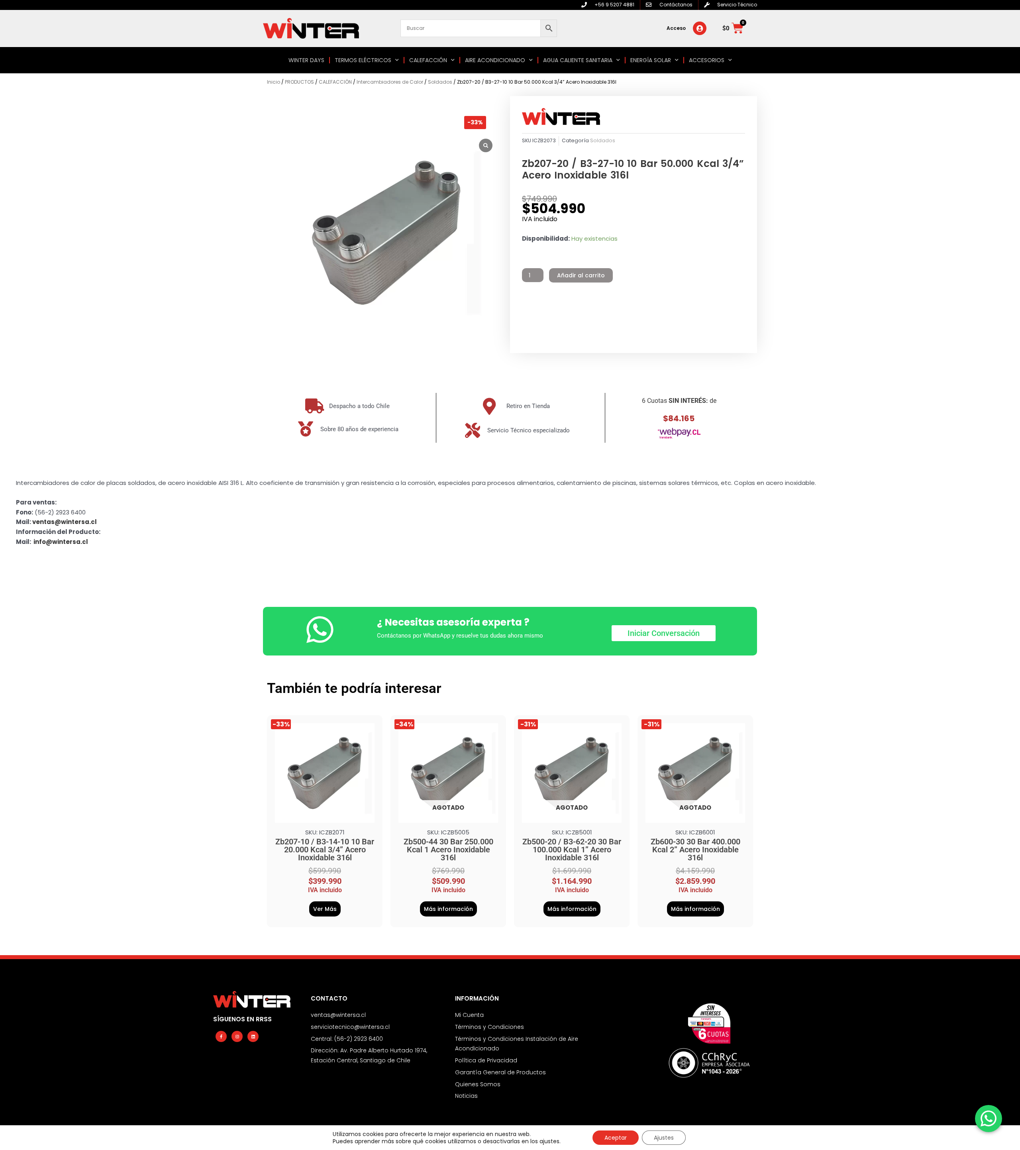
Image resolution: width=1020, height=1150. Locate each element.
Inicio (273, 81)
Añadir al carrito (581, 275)
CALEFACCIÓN (335, 81)
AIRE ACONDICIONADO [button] (495, 60)
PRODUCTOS (299, 81)
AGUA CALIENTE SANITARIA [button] (577, 60)
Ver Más (325, 909)
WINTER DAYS (306, 60)
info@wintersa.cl (60, 542)
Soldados (440, 81)
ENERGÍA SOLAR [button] (650, 60)
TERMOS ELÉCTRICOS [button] (363, 60)
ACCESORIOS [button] (706, 60)
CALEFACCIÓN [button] (428, 60)
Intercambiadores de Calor (390, 81)
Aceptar (615, 1138)
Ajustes (664, 1138)
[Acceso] (699, 28)
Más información (448, 909)
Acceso (676, 28)
